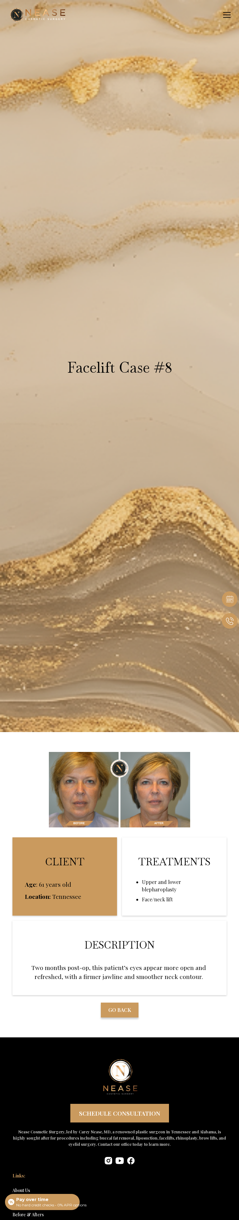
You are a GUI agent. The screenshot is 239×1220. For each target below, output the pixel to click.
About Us (21, 1190)
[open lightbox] (119, 789)
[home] (29, 14)
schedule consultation (119, 1113)
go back (119, 1010)
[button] (225, 14)
